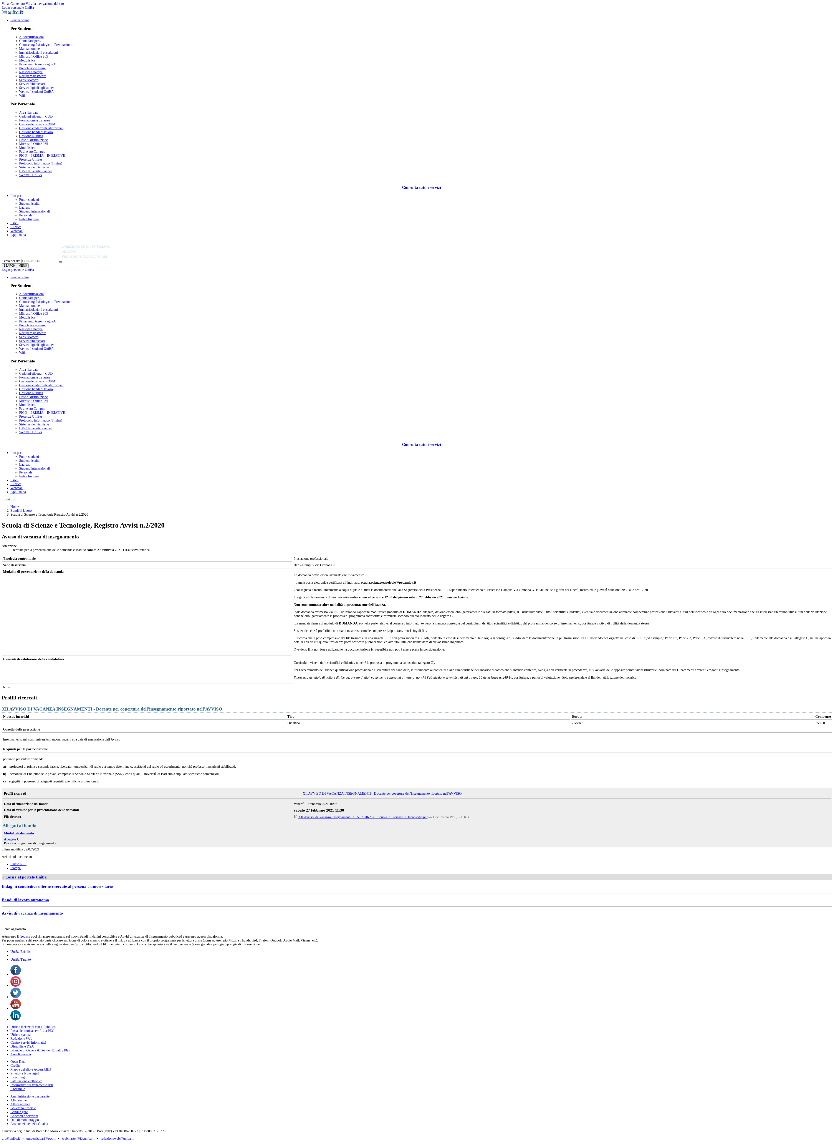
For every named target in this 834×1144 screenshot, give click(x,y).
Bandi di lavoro (21, 510)
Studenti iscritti (29, 203)
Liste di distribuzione (33, 140)
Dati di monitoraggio (24, 1120)
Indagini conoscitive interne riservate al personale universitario (57, 886)
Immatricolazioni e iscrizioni (38, 52)
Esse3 (14, 223)
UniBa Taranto (20, 959)
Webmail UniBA (30, 175)
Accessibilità (42, 1069)
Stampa (15, 868)
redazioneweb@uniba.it (117, 1138)
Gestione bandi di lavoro (36, 132)
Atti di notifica (20, 1104)
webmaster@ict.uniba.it (78, 1138)
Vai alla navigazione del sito (45, 3)
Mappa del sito (20, 1069)
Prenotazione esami (32, 68)
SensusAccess (28, 80)
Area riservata (28, 112)
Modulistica (27, 60)
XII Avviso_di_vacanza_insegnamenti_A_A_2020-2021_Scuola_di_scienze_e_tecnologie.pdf (363, 817)
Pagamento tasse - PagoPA (37, 64)
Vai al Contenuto (13, 3)
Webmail (16, 231)
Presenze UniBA (30, 159)
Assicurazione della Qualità (29, 1124)
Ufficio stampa (20, 1034)
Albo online (18, 1100)
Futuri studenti (29, 199)
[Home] (96, 257)
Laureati (24, 207)
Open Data (17, 1061)
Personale (25, 215)
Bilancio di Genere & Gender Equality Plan (40, 1050)
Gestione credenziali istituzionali (41, 128)
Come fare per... (30, 41)
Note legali (31, 1073)
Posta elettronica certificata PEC (32, 1031)
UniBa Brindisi (20, 951)
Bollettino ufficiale (23, 1108)
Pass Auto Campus (32, 151)
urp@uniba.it (11, 1138)
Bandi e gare (19, 1112)
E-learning (17, 1077)
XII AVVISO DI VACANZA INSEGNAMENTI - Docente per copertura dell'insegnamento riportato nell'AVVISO (382, 793)
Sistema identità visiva (34, 167)
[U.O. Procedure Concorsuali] (31, 257)
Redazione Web (21, 1038)
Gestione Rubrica (31, 136)
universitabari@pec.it (40, 1138)
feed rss (25, 936)
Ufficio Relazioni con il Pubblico (33, 1027)
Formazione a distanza (34, 120)
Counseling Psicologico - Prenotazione (45, 44)
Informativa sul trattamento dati (31, 1085)
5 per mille (17, 1089)
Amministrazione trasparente (30, 1096)
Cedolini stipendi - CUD (36, 116)
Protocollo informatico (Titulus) (40, 163)
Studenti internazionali (34, 211)
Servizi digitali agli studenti (37, 88)
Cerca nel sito (11, 261)
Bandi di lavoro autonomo (25, 900)
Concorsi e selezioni (24, 1116)
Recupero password (32, 76)
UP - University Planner (35, 171)
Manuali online (29, 48)
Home (14, 506)
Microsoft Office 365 (33, 56)
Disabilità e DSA (22, 1046)
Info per (15, 196)
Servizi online (19, 20)
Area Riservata (20, 1054)
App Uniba (18, 235)
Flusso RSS (18, 864)
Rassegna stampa (31, 72)
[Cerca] (60, 262)
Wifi (22, 95)
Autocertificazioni (31, 37)
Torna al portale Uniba (26, 877)
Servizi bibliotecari (32, 84)
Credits (15, 1065)
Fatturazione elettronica (26, 1081)
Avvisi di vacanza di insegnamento (32, 913)
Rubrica (15, 227)
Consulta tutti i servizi (421, 187)
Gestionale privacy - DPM (37, 124)
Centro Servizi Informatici (28, 1042)
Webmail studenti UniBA (36, 91)
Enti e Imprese (29, 219)
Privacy (15, 1073)
